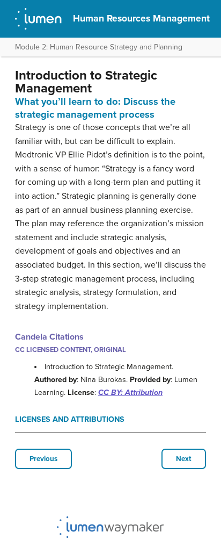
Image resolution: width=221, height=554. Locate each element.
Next (183, 459)
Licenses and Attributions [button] (69, 419)
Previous (43, 459)
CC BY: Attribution (130, 392)
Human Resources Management (141, 18)
